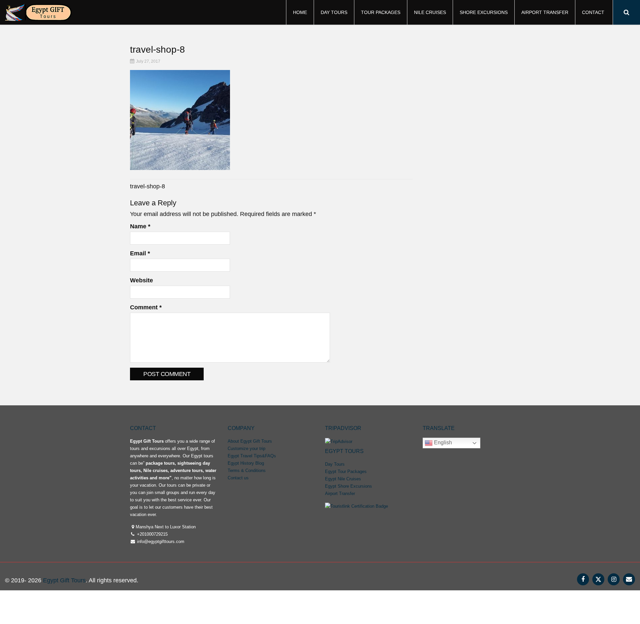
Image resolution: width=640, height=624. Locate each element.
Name (140, 226)
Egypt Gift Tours (64, 580)
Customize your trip (246, 448)
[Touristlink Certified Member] (356, 505)
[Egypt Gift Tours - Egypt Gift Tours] (38, 11)
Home (300, 12)
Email (140, 253)
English (442, 442)
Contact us (238, 477)
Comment (146, 307)
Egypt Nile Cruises (343, 478)
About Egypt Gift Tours (250, 441)
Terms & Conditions (247, 470)
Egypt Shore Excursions (348, 486)
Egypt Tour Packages (346, 471)
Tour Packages (380, 12)
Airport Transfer (544, 12)
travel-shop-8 (147, 186)
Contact (593, 12)
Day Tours (334, 12)
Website (141, 280)
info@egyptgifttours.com (160, 541)
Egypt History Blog (246, 463)
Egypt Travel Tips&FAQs (252, 455)
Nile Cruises (430, 12)
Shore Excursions (484, 12)
